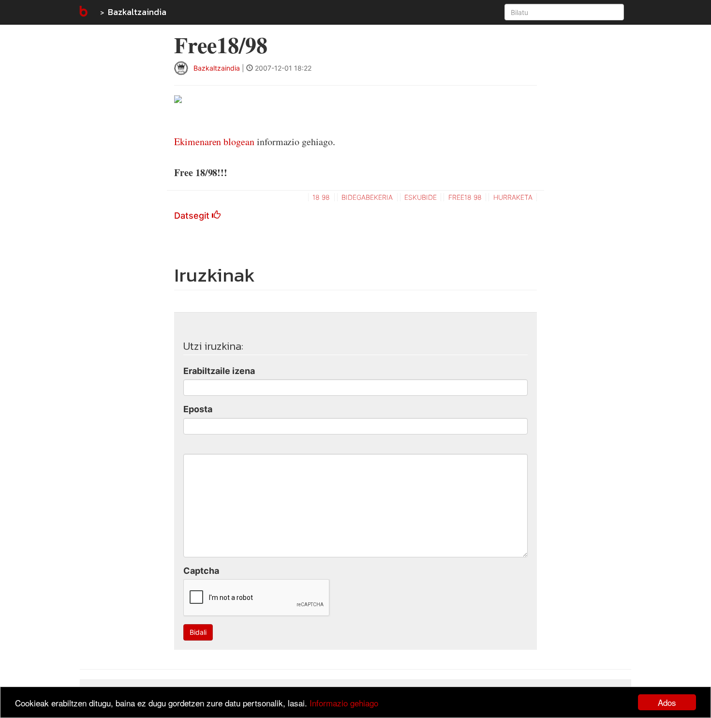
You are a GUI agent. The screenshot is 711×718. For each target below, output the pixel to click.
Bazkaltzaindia (137, 11)
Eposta (197, 409)
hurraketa (513, 197)
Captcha (201, 571)
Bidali (198, 632)
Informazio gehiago (344, 703)
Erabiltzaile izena (219, 371)
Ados (667, 702)
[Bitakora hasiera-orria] (83, 12)
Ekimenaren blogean (214, 141)
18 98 (321, 197)
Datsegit (193, 215)
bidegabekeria (367, 197)
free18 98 (465, 197)
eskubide (420, 197)
